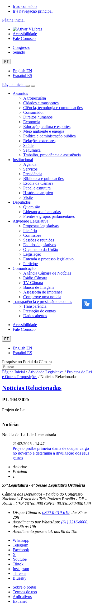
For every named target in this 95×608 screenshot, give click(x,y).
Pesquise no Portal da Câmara (27, 361)
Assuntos (20, 93)
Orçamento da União (40, 249)
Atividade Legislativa (30, 221)
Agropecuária (34, 98)
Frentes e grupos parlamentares (49, 216)
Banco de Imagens (38, 287)
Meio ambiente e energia (43, 131)
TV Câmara (33, 282)
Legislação (32, 254)
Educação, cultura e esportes (46, 126)
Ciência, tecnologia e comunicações (53, 107)
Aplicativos (22, 596)
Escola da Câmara (38, 183)
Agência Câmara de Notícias (47, 273)
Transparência (34, 306)
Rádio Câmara (35, 278)
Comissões (32, 235)
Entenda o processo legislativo (48, 259)
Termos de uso (25, 592)
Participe (30, 263)
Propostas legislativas (41, 226)
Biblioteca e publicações (43, 178)
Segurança (32, 150)
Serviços (30, 169)
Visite (28, 197)
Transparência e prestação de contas (42, 301)
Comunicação (24, 268)
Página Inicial (13, 372)
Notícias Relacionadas (31, 387)
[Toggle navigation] (28, 86)
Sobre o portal (24, 587)
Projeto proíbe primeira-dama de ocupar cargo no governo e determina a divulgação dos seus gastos (51, 453)
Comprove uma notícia (42, 297)
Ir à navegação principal (33, 11)
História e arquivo (38, 192)
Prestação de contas (39, 311)
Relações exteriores (39, 140)
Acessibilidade (25, 34)
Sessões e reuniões (38, 240)
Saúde (28, 145)
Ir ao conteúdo (25, 6)
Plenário (30, 230)
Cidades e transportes (41, 103)
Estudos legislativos (39, 245)
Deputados (22, 202)
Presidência (32, 174)
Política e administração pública (49, 136)
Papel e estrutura (37, 188)
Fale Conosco (24, 38)
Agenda (29, 164)
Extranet (20, 601)
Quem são (31, 207)
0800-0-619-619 (55, 512)
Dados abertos (35, 315)
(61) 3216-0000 (74, 522)
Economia (31, 122)
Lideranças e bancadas (42, 211)
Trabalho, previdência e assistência (52, 155)
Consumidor (33, 112)
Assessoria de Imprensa (42, 292)
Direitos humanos (38, 117)
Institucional (23, 159)
